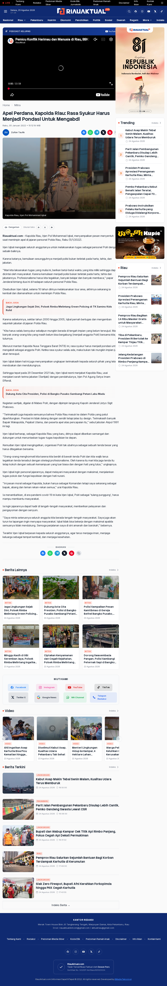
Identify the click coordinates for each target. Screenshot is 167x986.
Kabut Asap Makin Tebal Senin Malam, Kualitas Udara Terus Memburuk (140, 134)
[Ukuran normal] (45, 227)
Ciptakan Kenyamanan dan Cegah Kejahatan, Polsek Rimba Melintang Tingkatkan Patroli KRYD (59, 660)
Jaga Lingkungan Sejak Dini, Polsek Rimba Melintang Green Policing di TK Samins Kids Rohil (59, 308)
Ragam (134, 20)
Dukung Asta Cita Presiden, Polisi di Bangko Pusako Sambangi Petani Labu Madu (55, 393)
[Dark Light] (162, 3)
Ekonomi (66, 20)
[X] (91, 952)
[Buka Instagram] (142, 11)
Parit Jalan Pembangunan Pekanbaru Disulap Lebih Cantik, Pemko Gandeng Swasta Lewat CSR (77, 807)
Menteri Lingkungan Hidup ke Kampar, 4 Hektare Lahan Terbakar (84, 753)
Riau (20, 20)
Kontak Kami (154, 939)
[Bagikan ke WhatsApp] (90, 132)
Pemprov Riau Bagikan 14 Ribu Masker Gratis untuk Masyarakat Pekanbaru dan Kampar (133, 321)
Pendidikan (81, 20)
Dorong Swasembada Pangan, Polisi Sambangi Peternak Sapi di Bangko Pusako (99, 660)
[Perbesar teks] (51, 227)
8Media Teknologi (123, 979)
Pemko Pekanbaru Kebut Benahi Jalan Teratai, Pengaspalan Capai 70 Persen (141, 192)
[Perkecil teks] (38, 227)
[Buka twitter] (155, 11)
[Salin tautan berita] (78, 553)
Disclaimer (124, 2)
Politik (96, 20)
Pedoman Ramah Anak (98, 939)
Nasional (8, 20)
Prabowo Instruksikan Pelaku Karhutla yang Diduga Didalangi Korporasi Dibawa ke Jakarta (143, 211)
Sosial (108, 20)
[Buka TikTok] (161, 11)
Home (6, 105)
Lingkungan (43, 775)
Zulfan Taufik (18, 132)
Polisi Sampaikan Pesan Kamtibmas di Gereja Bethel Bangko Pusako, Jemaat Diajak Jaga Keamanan (99, 613)
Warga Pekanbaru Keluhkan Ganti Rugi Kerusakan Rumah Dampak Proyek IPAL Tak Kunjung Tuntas (119, 754)
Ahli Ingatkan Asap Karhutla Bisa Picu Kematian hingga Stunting (15, 753)
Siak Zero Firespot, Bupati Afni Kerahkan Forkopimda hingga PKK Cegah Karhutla (74, 886)
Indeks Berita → (61, 905)
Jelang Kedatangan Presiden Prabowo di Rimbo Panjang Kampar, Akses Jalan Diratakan (133, 360)
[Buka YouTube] (148, 11)
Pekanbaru (36, 20)
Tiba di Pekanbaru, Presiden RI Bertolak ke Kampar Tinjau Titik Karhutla (133, 340)
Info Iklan (137, 939)
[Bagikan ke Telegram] (96, 132)
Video (8, 744)
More (146, 20)
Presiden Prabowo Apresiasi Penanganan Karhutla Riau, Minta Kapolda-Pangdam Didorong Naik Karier (140, 175)
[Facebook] (135, 11)
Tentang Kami (14, 939)
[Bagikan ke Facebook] (83, 132)
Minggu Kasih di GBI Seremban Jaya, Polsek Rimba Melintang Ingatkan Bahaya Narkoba (20, 660)
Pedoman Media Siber (52, 939)
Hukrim (52, 20)
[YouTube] (83, 952)
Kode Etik (75, 939)
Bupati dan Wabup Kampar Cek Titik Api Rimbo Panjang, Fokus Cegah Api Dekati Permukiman (76, 833)
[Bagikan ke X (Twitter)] (103, 132)
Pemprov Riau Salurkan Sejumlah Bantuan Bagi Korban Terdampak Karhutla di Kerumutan (75, 860)
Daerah (121, 20)
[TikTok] (99, 952)
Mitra (17, 105)
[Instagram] (76, 952)
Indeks (160, 20)
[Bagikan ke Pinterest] (110, 132)
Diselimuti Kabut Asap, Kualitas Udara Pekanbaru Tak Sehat (52, 751)
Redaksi (37, 2)
